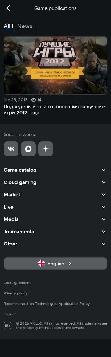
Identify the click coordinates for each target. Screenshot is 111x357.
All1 (9, 26)
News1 (26, 26)
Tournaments (19, 231)
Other (10, 244)
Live (9, 207)
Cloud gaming (20, 182)
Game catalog (20, 170)
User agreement (17, 282)
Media (11, 219)
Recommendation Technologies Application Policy (47, 303)
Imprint (10, 314)
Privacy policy (16, 293)
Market (12, 194)
